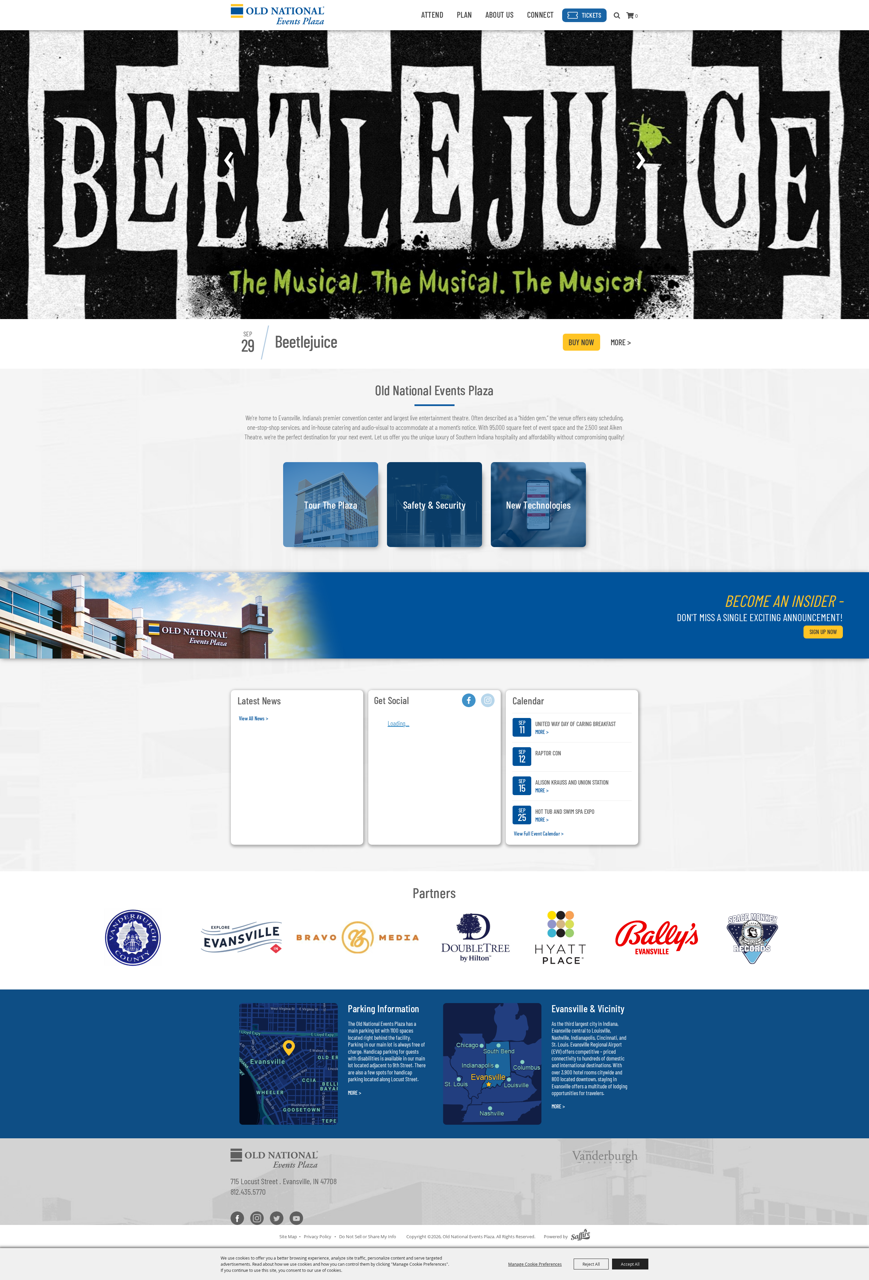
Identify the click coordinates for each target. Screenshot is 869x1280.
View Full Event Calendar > (538, 833)
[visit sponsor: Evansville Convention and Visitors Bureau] (241, 938)
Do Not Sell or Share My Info (367, 1236)
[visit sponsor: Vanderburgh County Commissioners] (133, 938)
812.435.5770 (248, 1191)
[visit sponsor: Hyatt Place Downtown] (561, 938)
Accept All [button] (630, 1264)
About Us (499, 14)
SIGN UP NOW (823, 631)
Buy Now (581, 342)
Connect (540, 14)
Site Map (288, 1236)
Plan (464, 14)
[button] (228, 160)
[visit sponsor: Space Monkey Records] (752, 938)
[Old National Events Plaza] (277, 14)
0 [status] (636, 16)
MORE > (621, 342)
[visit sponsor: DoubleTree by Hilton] (475, 938)
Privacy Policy (317, 1236)
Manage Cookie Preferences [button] (535, 1264)
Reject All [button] (591, 1264)
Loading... (398, 723)
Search (617, 15)
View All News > (253, 718)
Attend (432, 14)
